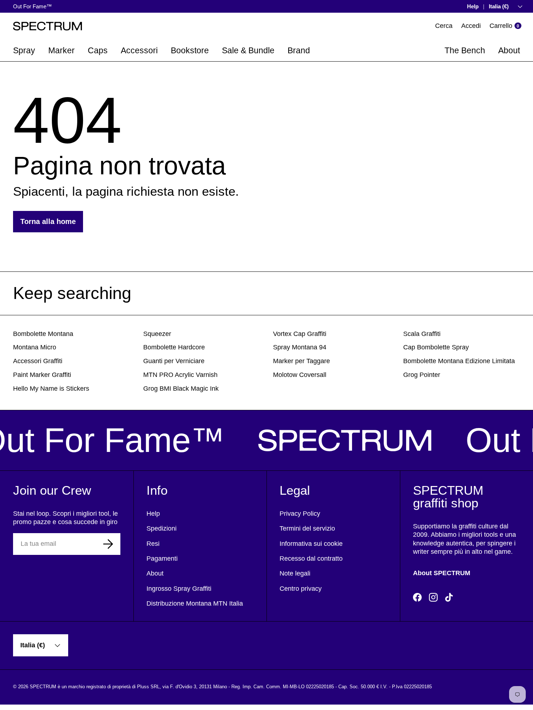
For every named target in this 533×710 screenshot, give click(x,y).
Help (473, 6)
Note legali (295, 573)
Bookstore (190, 50)
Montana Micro (34, 347)
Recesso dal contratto (311, 558)
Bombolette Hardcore (174, 347)
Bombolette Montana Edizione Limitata (459, 361)
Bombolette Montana (43, 333)
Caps (98, 50)
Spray (24, 50)
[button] (505, 26)
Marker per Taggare (301, 361)
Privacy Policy (300, 513)
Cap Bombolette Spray (436, 347)
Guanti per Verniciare (173, 361)
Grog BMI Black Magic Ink (181, 388)
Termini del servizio (307, 528)
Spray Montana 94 (299, 347)
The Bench (465, 50)
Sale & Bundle (248, 50)
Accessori (139, 50)
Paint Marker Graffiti (42, 374)
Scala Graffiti (422, 333)
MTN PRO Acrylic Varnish (180, 374)
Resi (153, 543)
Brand (299, 50)
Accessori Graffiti (37, 361)
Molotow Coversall (299, 374)
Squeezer (157, 333)
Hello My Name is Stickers (51, 388)
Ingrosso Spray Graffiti (178, 588)
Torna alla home (48, 221)
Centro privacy (301, 588)
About (509, 50)
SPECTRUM (43, 686)
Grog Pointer (421, 374)
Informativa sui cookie (311, 543)
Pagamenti (162, 558)
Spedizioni (161, 528)
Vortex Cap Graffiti (299, 333)
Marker (61, 50)
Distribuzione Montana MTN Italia (194, 603)
